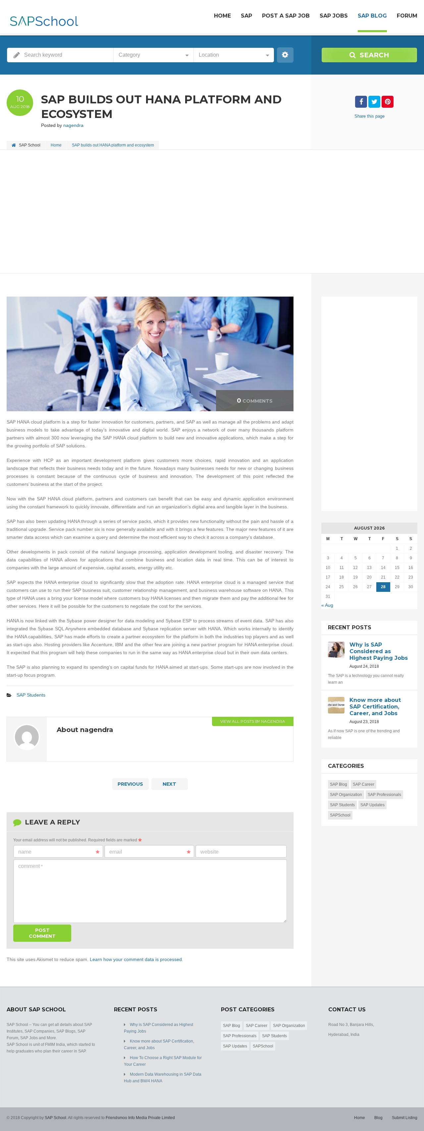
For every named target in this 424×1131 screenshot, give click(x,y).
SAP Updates (372, 805)
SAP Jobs (334, 16)
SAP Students (31, 695)
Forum (407, 16)
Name (24, 852)
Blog (378, 1117)
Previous (130, 784)
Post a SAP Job (286, 16)
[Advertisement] (205, 212)
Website (209, 852)
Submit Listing (404, 1117)
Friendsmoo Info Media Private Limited (140, 1117)
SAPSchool (340, 815)
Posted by (62, 125)
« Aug (327, 605)
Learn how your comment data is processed (136, 959)
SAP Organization (346, 794)
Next (169, 784)
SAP (246, 16)
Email (115, 852)
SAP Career (363, 784)
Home (222, 16)
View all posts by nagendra (252, 721)
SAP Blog (372, 16)
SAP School (55, 1117)
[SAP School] (43, 18)
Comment (30, 866)
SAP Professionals (384, 794)
